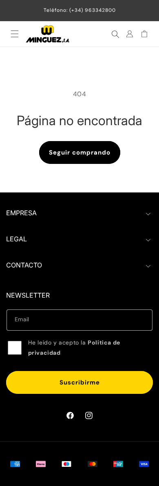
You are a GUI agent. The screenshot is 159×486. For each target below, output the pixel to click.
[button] (14, 34)
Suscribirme (80, 382)
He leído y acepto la (74, 347)
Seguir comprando (79, 152)
